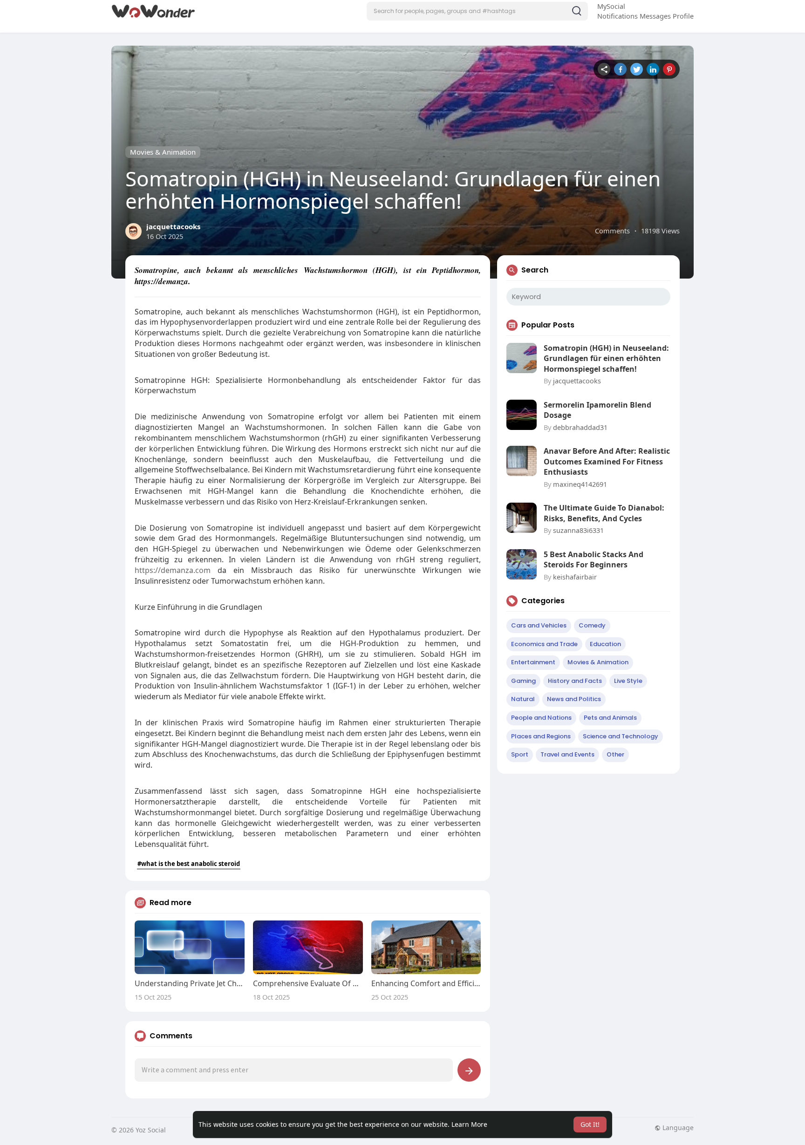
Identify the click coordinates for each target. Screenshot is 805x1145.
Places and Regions (541, 736)
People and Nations (541, 717)
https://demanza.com (173, 570)
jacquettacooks (173, 226)
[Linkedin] (653, 69)
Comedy (592, 625)
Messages (655, 15)
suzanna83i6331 (578, 530)
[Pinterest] (669, 69)
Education (605, 644)
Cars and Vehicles (538, 625)
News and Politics (574, 699)
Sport (519, 754)
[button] (477, 11)
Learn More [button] (469, 1124)
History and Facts (575, 680)
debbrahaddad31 (580, 427)
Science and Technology (620, 736)
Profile (683, 15)
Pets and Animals (610, 717)
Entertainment (533, 662)
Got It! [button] (590, 1124)
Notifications (617, 15)
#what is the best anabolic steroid (188, 863)
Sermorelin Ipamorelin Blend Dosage (597, 410)
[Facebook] (620, 69)
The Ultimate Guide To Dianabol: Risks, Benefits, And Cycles (604, 513)
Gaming (523, 680)
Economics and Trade (544, 644)
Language (677, 1128)
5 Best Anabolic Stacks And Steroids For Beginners (593, 559)
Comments (612, 230)
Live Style (628, 680)
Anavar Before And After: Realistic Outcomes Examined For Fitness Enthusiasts (607, 461)
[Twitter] (636, 69)
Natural (523, 699)
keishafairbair (575, 576)
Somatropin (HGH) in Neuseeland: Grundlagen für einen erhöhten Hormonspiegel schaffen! (606, 358)
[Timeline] (604, 69)
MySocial (611, 6)
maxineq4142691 (580, 484)
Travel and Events (567, 754)
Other (615, 754)
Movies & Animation (163, 152)
